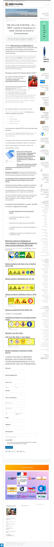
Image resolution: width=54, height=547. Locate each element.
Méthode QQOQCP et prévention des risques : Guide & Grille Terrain (44, 140)
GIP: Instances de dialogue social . (45, 350)
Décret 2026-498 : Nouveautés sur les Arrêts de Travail (45, 128)
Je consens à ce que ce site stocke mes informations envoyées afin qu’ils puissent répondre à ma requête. (21, 443)
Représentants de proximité (44, 230)
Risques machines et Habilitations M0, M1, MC (19, 279)
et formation (14, 172)
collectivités (19, 57)
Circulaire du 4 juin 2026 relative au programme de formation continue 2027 (45, 177)
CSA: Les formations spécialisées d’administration (45, 339)
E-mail (7, 417)
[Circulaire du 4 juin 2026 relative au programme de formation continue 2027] (41, 170)
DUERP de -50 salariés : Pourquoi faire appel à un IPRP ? (44, 87)
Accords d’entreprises (45, 219)
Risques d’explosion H (12, 294)
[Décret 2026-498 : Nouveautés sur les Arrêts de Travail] (42, 122)
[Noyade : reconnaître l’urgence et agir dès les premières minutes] (42, 158)
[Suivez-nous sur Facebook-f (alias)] (47, 1)
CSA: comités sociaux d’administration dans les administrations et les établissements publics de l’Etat (45, 315)
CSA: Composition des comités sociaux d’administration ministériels (45, 325)
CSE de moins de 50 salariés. (45, 236)
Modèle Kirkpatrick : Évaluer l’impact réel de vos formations (44, 152)
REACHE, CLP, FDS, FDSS (14, 333)
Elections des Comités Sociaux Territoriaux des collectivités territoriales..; (44, 291)
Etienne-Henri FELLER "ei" (40, 504)
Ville (6, 413)
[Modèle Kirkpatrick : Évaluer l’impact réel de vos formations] (42, 146)
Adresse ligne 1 (8, 402)
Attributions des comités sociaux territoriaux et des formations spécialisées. (45, 285)
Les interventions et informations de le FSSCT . (45, 301)
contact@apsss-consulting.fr (11, 521)
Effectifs (45, 213)
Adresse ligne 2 (8, 408)
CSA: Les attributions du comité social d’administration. (45, 335)
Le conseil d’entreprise (45, 222)
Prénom (7, 387)
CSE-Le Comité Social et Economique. (44, 212)
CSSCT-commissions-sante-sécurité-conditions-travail (44, 243)
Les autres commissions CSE (45, 247)
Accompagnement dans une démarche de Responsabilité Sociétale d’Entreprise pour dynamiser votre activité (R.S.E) (20, 180)
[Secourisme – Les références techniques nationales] (42, 69)
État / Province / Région (19, 414)
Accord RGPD (9, 440)
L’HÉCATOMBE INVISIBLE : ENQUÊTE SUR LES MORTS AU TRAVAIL (45, 115)
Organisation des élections (44, 216)
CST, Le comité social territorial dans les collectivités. (45, 265)
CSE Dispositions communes (45, 233)
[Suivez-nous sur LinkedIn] (48, 1)
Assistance (8, 172)
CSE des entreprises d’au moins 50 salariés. (44, 239)
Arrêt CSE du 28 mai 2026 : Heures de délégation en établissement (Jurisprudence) (45, 100)
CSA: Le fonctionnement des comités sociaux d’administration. (45, 330)
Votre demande (9, 431)
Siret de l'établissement (11, 375)
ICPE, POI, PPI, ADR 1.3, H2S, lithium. (17, 337)
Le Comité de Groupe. (45, 250)
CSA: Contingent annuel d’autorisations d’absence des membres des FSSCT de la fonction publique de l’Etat (44, 345)
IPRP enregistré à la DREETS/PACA (21, 45)
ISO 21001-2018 (28, 248)
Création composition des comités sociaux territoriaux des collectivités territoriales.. (44, 271)
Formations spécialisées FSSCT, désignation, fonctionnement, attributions (45, 296)
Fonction (7, 390)
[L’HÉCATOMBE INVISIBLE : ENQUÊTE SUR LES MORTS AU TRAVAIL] (42, 108)
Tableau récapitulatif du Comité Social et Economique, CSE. (45, 208)
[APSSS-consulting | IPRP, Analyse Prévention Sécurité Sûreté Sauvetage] (6, 4)
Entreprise (8, 368)
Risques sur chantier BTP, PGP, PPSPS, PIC (19, 310)
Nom (17, 387)
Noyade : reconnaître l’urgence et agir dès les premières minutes (44, 164)
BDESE (46, 224)
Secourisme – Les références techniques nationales (45, 75)
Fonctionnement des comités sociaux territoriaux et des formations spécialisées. (45, 278)
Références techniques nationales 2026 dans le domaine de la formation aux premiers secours (44, 192)
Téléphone (8, 424)
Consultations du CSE (44, 227)
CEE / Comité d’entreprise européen (45, 253)
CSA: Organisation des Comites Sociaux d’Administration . (45, 320)
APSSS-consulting (12, 542)
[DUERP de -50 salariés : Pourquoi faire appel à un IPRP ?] (42, 81)
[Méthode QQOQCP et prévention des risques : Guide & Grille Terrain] (42, 134)
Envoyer (9, 447)
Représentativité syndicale (45, 255)
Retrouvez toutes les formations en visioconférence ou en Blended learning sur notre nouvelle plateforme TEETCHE (21, 243)
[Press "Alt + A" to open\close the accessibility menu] (1, 545)
